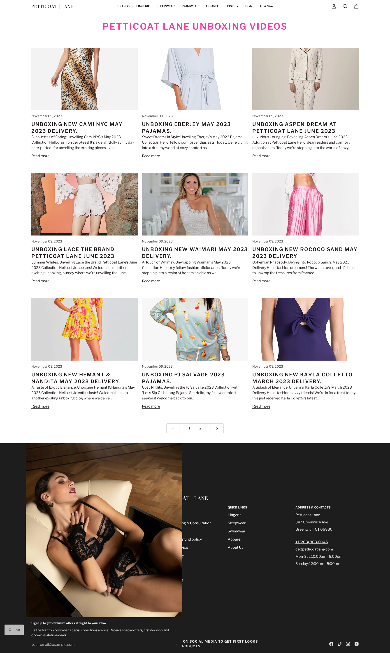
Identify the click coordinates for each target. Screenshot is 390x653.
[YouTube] (357, 644)
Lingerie (234, 515)
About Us (235, 547)
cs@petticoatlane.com (314, 549)
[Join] (173, 644)
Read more (40, 156)
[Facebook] (331, 644)
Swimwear (236, 531)
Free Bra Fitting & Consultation (185, 523)
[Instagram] (348, 644)
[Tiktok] (339, 644)
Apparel (234, 539)
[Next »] (217, 428)
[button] (123, 6)
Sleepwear (237, 523)
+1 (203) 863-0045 (311, 542)
